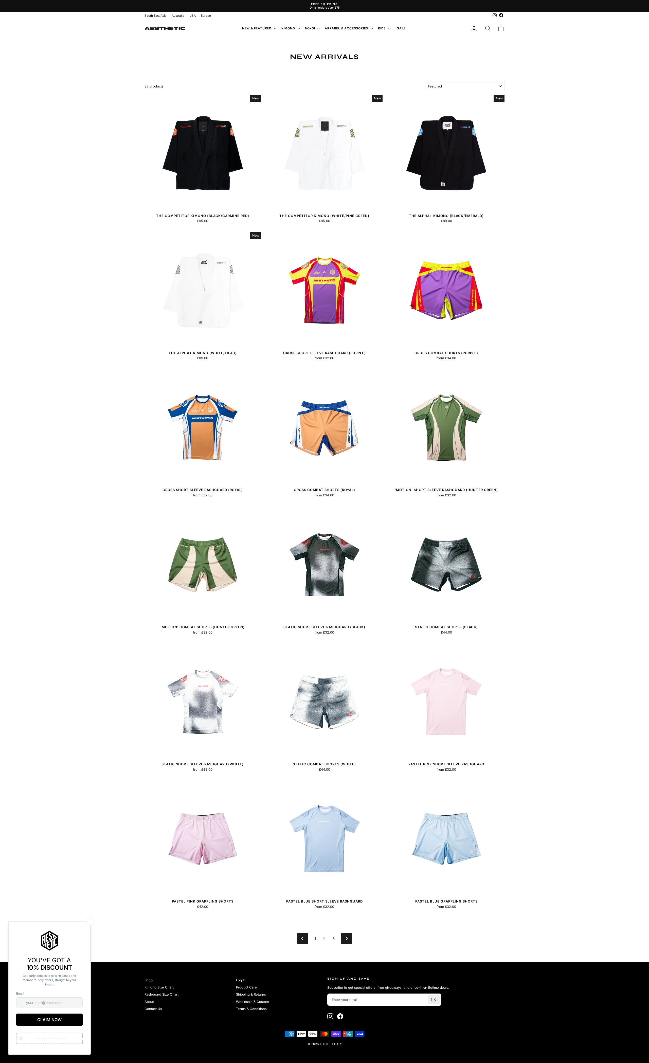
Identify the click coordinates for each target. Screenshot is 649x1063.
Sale (401, 28)
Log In (241, 980)
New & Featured (257, 28)
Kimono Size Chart (159, 987)
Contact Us (153, 1009)
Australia (178, 15)
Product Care (246, 987)
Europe (206, 15)
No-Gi (310, 28)
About (149, 1002)
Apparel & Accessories (347, 28)
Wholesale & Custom (252, 1002)
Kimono (288, 28)
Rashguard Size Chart (161, 994)
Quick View (202, 206)
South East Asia (156, 15)
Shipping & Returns (251, 994)
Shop (149, 980)
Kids (382, 28)
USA (192, 15)
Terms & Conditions (251, 1009)
